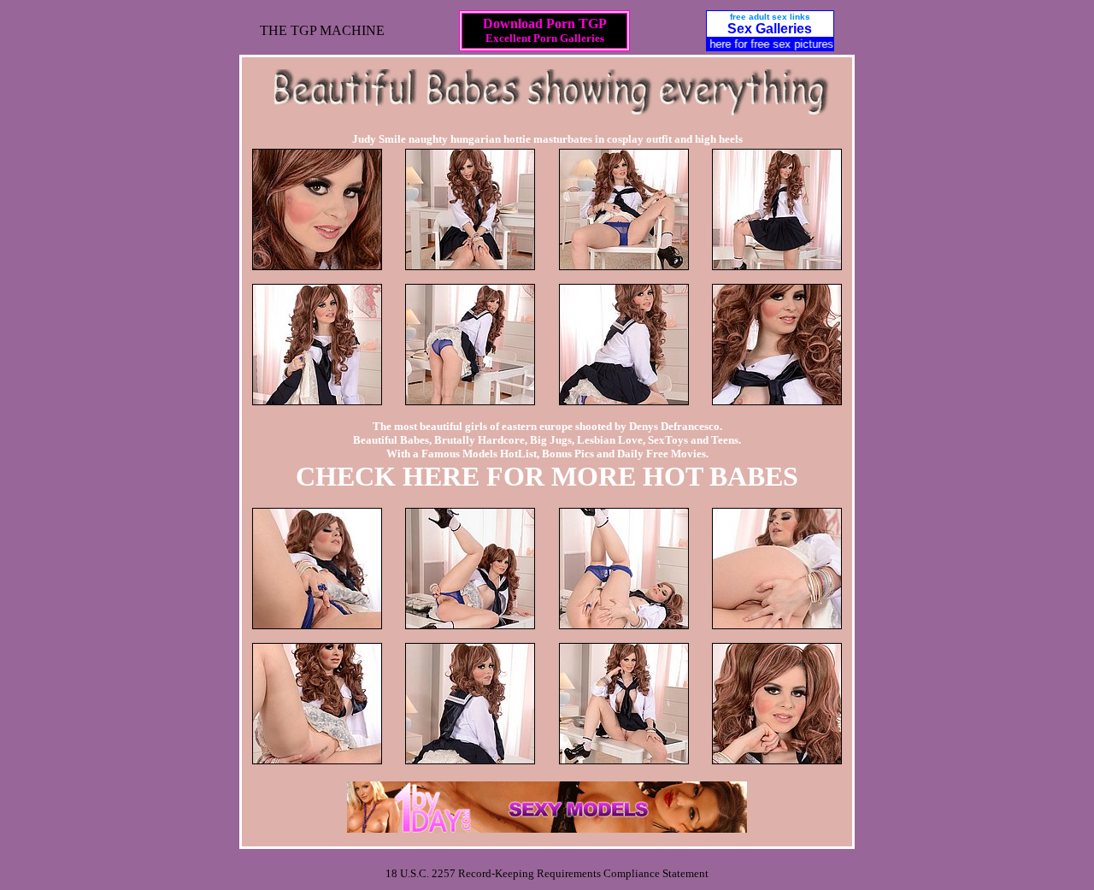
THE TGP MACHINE (322, 30)
